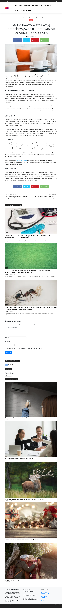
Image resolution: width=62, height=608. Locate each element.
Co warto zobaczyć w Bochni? (12, 580)
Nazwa (7, 337)
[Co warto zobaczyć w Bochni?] (31, 561)
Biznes (23, 10)
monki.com (35, 606)
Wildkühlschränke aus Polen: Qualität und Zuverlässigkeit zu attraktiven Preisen (24, 499)
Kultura (28, 10)
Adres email (8, 341)
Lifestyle (17, 10)
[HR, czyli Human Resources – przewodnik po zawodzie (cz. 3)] (31, 439)
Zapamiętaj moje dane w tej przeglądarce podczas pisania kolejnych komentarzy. (24, 348)
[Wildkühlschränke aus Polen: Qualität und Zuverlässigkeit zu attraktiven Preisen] (31, 479)
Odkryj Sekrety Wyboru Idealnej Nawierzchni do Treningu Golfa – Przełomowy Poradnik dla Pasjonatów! (27, 271)
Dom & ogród (18, 5)
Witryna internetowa (9, 344)
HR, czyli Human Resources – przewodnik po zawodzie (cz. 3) (20, 458)
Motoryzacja (39, 5)
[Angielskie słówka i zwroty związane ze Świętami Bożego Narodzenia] (31, 520)
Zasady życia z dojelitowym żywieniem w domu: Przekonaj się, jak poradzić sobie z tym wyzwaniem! (28, 236)
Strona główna (9, 17)
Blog (31, 20)
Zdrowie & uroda (29, 5)
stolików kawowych (22, 160)
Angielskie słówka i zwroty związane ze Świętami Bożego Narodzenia (22, 539)
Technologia (48, 5)
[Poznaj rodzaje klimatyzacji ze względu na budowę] (31, 399)
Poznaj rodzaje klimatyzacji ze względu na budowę (17, 417)
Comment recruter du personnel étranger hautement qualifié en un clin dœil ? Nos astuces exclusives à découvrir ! (31, 308)
